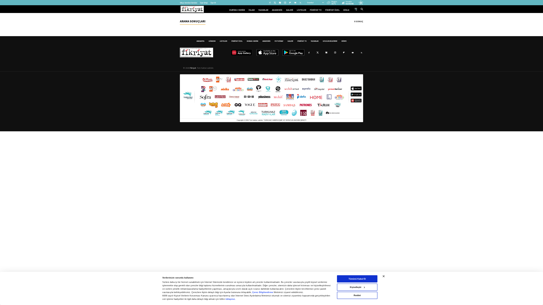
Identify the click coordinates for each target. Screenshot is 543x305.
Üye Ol (213, 3)
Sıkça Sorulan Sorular (188, 3)
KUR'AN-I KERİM (237, 9)
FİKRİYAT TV (316, 9)
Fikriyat (193, 68)
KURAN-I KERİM (252, 41)
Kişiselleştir (355, 287)
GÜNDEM (212, 41)
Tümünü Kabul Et (357, 279)
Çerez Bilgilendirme (263, 292)
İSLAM (252, 9)
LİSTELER (301, 9)
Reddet (357, 295)
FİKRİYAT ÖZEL (332, 9)
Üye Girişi (204, 3)
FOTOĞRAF (279, 41)
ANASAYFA (200, 41)
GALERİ (289, 9)
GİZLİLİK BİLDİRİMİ (330, 41)
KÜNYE (344, 41)
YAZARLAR (263, 9)
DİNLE (346, 9)
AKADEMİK (277, 9)
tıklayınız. (231, 299)
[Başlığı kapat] (384, 276)
